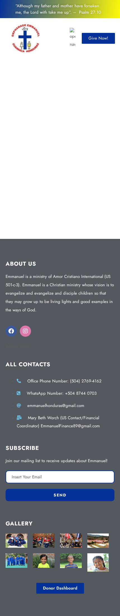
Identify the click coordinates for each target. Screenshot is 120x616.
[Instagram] (25, 331)
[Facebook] (11, 331)
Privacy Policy (18, 346)
